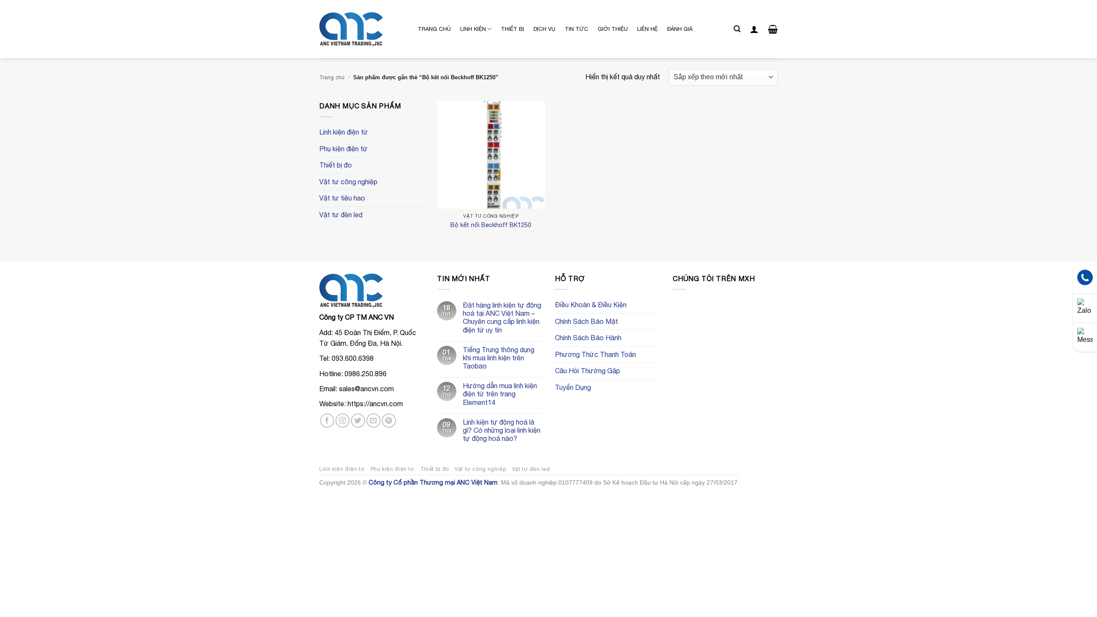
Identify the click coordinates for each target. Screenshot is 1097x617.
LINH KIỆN (473, 29)
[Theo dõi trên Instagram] (343, 420)
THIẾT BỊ (512, 29)
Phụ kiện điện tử (343, 149)
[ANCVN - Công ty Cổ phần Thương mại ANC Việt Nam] (362, 29)
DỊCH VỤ (544, 29)
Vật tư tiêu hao (342, 198)
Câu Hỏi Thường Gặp (587, 370)
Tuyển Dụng (573, 387)
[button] (737, 29)
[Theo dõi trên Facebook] (327, 420)
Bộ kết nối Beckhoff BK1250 (490, 224)
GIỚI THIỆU (613, 29)
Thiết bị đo (335, 165)
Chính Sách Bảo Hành (588, 337)
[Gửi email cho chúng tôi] (373, 420)
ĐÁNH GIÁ (679, 29)
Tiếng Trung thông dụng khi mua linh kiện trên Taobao (498, 358)
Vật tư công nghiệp (348, 182)
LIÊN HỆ (647, 29)
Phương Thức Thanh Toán (595, 354)
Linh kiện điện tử (343, 132)
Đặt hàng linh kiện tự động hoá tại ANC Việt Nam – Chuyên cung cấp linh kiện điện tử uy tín (502, 317)
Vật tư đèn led (341, 215)
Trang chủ (332, 77)
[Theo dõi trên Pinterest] (389, 420)
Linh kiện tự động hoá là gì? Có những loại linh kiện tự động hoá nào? (501, 430)
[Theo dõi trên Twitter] (358, 420)
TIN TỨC (576, 29)
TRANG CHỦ (434, 29)
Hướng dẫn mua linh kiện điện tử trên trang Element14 (500, 394)
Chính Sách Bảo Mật (586, 321)
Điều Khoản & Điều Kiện (590, 304)
